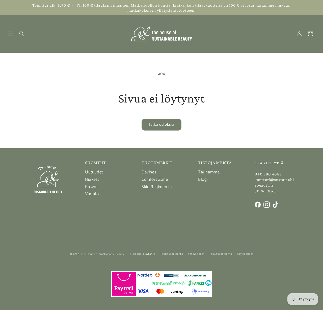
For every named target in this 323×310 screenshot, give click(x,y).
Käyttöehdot (245, 254)
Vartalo (92, 193)
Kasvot (91, 186)
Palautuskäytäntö (220, 254)
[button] (10, 33)
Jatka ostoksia (161, 124)
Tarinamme (209, 172)
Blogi (203, 179)
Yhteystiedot (196, 254)
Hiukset (92, 179)
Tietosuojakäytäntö (142, 254)
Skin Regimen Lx (157, 186)
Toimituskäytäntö (171, 254)
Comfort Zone (155, 179)
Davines (149, 172)
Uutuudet (94, 172)
